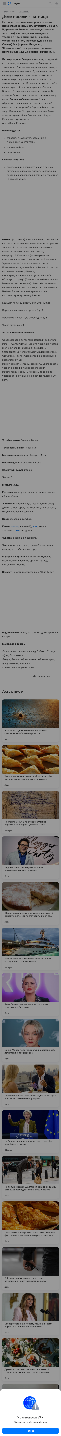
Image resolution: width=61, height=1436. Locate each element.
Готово (30, 1431)
